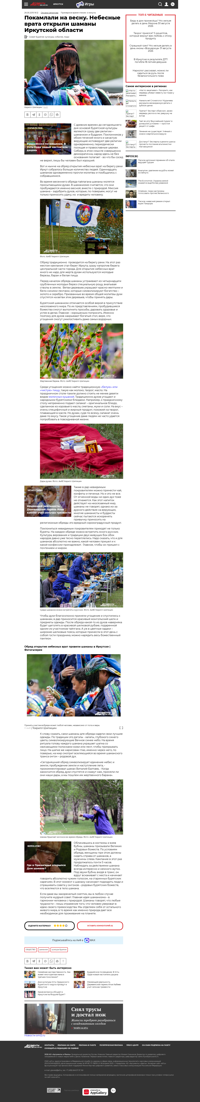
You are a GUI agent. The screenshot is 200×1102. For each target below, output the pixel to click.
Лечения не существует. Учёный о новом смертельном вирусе (155, 132)
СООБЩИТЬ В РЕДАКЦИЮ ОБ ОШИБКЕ (62, 1048)
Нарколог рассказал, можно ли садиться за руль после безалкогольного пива (151, 73)
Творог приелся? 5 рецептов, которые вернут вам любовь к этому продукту (151, 36)
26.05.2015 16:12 (31, 13)
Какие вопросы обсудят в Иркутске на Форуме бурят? (51, 993)
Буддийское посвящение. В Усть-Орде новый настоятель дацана (103, 973)
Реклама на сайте (66, 1045)
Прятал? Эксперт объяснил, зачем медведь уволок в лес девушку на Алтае (155, 113)
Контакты (49, 1045)
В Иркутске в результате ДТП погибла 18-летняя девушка (151, 60)
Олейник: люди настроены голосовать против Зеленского (153, 192)
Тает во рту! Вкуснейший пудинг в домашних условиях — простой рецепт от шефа (155, 123)
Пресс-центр (132, 1045)
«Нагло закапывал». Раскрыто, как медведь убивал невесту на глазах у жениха (156, 92)
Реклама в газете (87, 1045)
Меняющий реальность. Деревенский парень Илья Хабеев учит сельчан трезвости (104, 984)
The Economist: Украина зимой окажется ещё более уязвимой (153, 182)
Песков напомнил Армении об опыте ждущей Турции (156, 161)
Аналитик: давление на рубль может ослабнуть (156, 171)
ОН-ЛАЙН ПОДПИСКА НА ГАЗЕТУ (156, 1045)
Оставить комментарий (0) (100, 926)
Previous (31, 683)
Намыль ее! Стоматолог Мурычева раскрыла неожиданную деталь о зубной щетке (156, 103)
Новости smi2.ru (34, 1035)
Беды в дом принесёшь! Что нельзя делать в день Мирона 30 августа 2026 (150, 23)
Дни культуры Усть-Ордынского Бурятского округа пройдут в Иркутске (53, 984)
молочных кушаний (61, 396)
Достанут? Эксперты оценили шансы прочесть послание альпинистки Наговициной (157, 144)
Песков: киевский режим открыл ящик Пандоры (154, 202)
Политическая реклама (111, 1045)
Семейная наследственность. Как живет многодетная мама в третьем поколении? (54, 974)
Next (117, 683)
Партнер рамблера (71, 1090)
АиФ (45, 107)
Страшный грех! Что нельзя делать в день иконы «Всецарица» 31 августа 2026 (151, 48)
